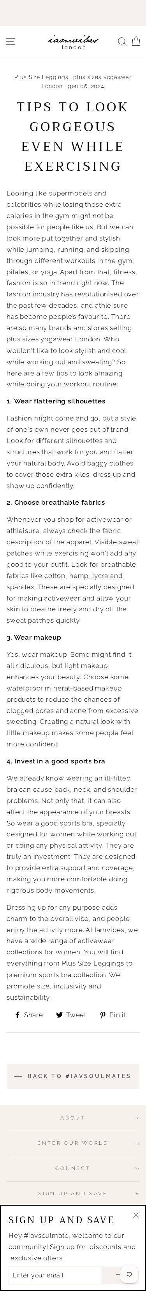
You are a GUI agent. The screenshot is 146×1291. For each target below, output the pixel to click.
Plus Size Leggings (41, 77)
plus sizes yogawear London (53, 339)
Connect (73, 1168)
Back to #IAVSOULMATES (78, 1076)
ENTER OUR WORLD (72, 1143)
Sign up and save (73, 1193)
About (73, 1118)
